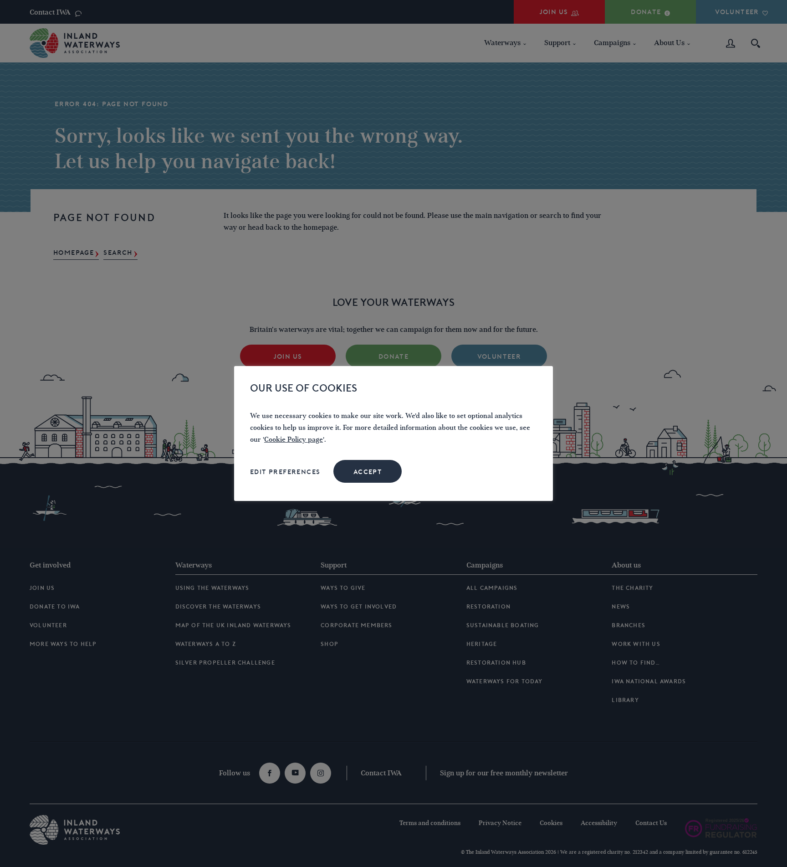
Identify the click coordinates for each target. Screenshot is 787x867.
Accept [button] (367, 471)
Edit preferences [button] (285, 471)
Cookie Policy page (293, 439)
